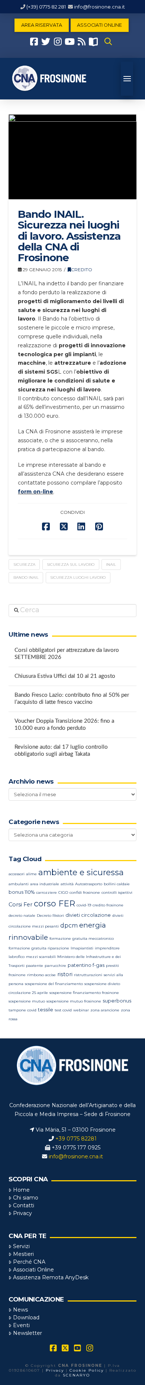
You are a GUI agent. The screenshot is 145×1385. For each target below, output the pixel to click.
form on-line (35, 491)
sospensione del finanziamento (54, 983)
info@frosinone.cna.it (99, 7)
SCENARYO (76, 1375)
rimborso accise (41, 974)
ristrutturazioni (88, 974)
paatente (34, 965)
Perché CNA (29, 1261)
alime (31, 874)
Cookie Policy (87, 1370)
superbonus (117, 1001)
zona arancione (104, 1010)
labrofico (17, 956)
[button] (108, 41)
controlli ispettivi (117, 892)
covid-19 (84, 905)
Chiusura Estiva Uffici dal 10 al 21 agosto (64, 676)
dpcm (69, 925)
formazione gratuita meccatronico (81, 938)
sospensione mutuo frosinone (73, 1001)
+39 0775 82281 (76, 1138)
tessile (45, 1010)
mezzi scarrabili (41, 956)
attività (67, 884)
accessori (17, 874)
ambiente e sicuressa (81, 872)
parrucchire (55, 965)
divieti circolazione (88, 915)
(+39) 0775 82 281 (46, 7)
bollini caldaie (117, 884)
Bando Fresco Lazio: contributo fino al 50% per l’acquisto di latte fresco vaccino (71, 698)
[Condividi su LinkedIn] (81, 526)
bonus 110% (22, 892)
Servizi (21, 1246)
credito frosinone (108, 905)
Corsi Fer (20, 904)
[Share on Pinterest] (99, 526)
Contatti (23, 1205)
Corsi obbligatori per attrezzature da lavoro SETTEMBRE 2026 (66, 653)
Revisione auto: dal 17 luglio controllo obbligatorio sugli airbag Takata (61, 750)
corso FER (54, 904)
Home (21, 1190)
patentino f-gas (86, 965)
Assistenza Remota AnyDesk (50, 1277)
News (20, 1309)
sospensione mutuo (27, 1001)
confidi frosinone (85, 892)
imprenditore (107, 948)
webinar (81, 1010)
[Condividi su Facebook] (46, 526)
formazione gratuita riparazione (39, 948)
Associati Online (33, 1269)
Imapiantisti (82, 948)
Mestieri (23, 1254)
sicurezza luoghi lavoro (78, 577)
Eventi (21, 1325)
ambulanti (19, 884)
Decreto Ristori (50, 915)
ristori (64, 974)
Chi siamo (25, 1197)
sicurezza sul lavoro (70, 564)
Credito (81, 269)
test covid (63, 1010)
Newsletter (27, 1333)
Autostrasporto (88, 884)
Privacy (22, 1213)
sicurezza (24, 564)
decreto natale (22, 915)
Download (26, 1317)
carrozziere (46, 892)
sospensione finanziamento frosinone (84, 992)
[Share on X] (63, 526)
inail (111, 564)
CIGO (63, 892)
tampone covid (22, 1010)
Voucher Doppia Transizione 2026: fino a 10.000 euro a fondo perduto (64, 724)
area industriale (44, 884)
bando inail (26, 577)
